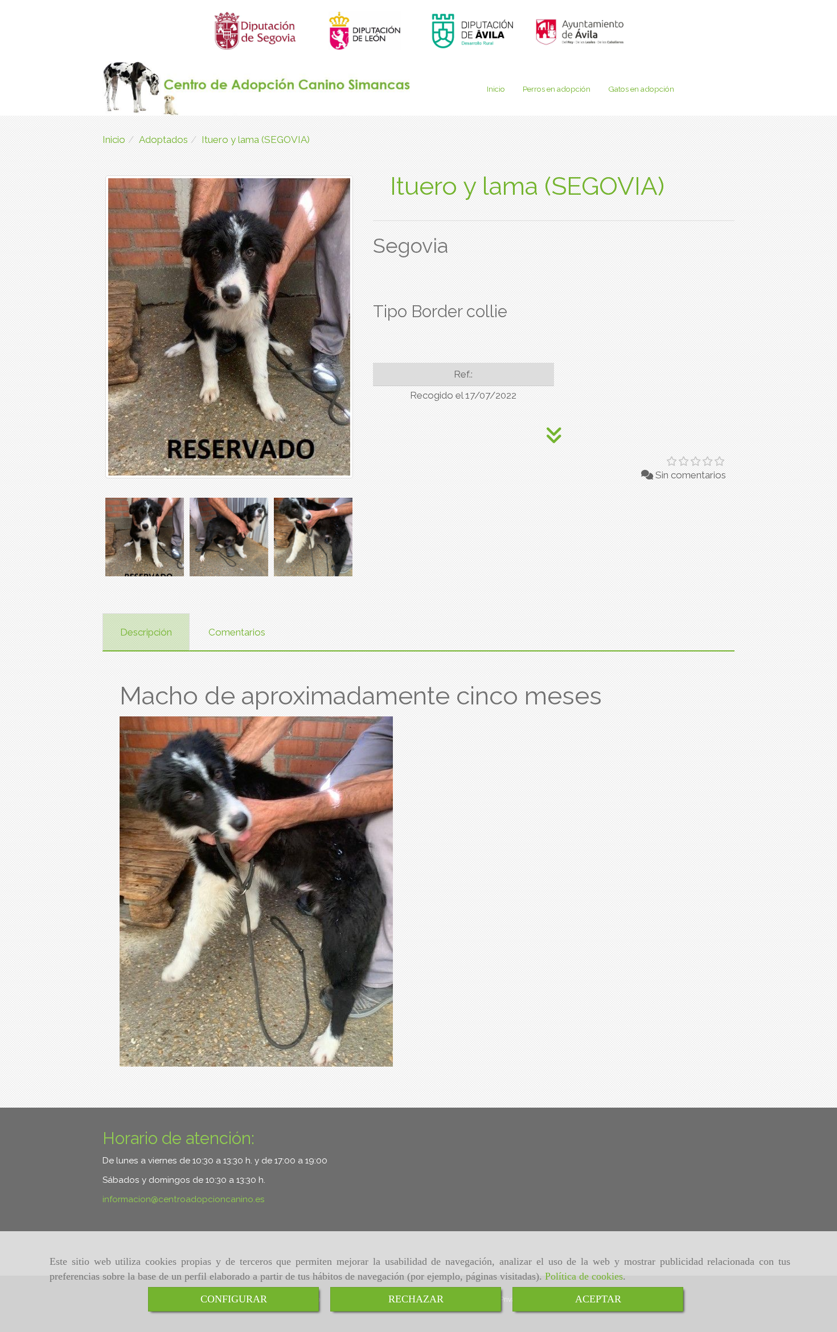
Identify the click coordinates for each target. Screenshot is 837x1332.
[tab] (146, 632)
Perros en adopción (556, 88)
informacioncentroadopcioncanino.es (183, 1199)
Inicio (496, 88)
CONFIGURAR (233, 1299)
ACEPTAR (598, 1299)
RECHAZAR (416, 1299)
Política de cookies (584, 1276)
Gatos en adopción (641, 88)
